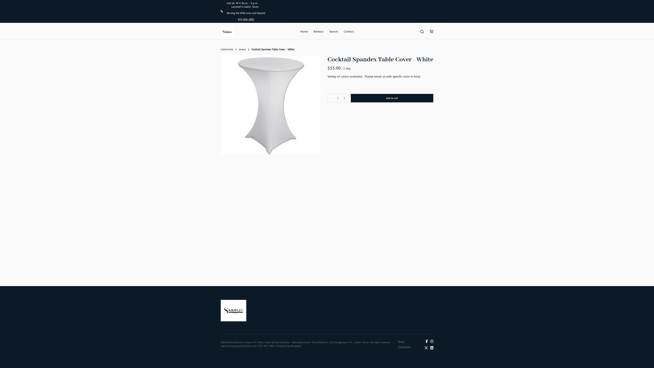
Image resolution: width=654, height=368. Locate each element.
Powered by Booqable (289, 346)
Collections (227, 49)
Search (333, 31)
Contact (349, 31)
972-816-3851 (246, 19)
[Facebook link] (427, 341)
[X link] (426, 348)
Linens (242, 49)
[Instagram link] (431, 341)
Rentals (318, 31)
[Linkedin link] (431, 348)
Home (304, 31)
